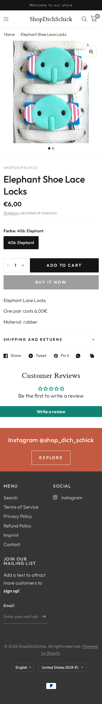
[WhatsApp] (79, 356)
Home (9, 34)
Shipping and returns (33, 339)
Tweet (41, 356)
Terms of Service (21, 507)
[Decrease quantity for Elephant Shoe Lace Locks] (8, 265)
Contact (12, 544)
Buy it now (51, 282)
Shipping (11, 212)
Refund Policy (17, 526)
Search (11, 497)
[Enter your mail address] (43, 616)
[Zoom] (91, 51)
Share (16, 356)
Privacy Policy (18, 516)
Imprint (11, 535)
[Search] (84, 19)
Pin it (65, 356)
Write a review (51, 411)
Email (9, 605)
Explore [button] (51, 457)
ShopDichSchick (51, 19)
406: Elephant (21, 242)
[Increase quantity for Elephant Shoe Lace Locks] (23, 265)
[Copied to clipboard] (93, 356)
